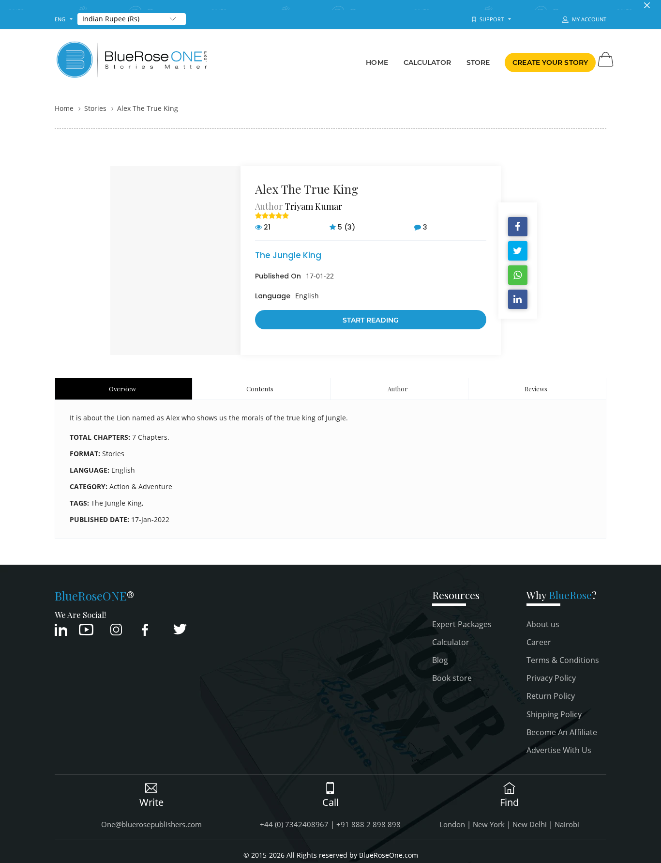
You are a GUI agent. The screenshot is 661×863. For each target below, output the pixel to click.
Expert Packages (462, 624)
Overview (122, 389)
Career (538, 642)
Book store (452, 678)
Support (490, 19)
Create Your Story (550, 62)
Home (377, 62)
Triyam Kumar (313, 206)
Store (478, 62)
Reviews (536, 389)
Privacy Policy (551, 678)
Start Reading (371, 320)
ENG (60, 19)
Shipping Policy (554, 714)
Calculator (427, 62)
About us (542, 624)
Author (398, 389)
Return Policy (550, 696)
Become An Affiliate (561, 732)
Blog (440, 660)
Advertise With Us (558, 750)
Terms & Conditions (562, 660)
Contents (259, 389)
